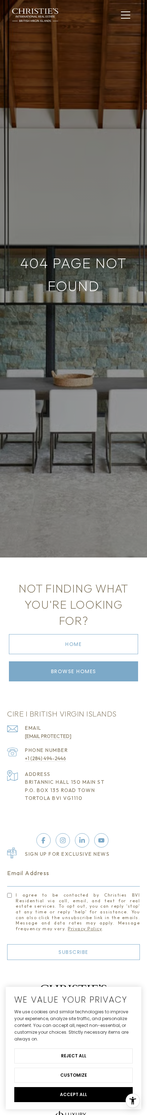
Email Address (28, 873)
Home (73, 644)
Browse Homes (73, 671)
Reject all (73, 1056)
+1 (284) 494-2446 (45, 758)
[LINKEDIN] (82, 840)
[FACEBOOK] (43, 840)
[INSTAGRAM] (63, 840)
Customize (73, 1075)
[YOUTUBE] (101, 840)
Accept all (73, 1094)
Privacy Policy (85, 928)
